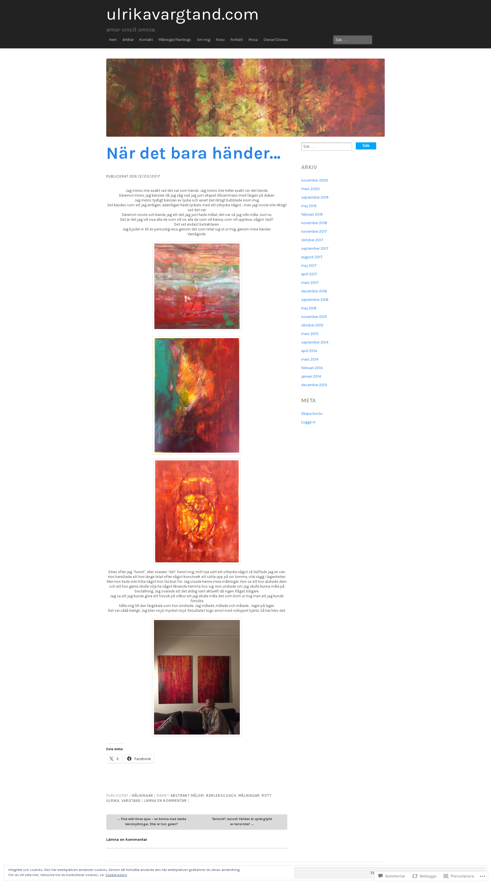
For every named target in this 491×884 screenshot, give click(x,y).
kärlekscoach (221, 795)
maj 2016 (309, 308)
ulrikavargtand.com (182, 14)
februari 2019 (312, 214)
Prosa (253, 40)
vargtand (131, 800)
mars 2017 (310, 282)
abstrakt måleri (187, 795)
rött (267, 795)
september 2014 (314, 342)
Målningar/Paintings (175, 40)
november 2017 (314, 231)
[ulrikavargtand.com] (245, 98)
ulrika (112, 800)
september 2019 (314, 197)
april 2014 (309, 351)
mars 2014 (310, 359)
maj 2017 (309, 265)
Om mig (203, 40)
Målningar (142, 795)
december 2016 (314, 291)
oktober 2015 (312, 325)
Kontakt (146, 40)
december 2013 (314, 385)
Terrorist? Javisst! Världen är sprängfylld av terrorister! (242, 821)
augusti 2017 (312, 257)
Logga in (308, 422)
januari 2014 (311, 376)
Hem (113, 40)
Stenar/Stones (275, 40)
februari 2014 (312, 368)
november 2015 (314, 317)
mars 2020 (310, 189)
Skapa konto (312, 413)
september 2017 (314, 248)
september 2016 (314, 300)
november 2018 (314, 223)
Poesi (220, 40)
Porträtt (236, 40)
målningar (249, 795)
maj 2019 (309, 206)
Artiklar (128, 40)
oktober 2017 (312, 240)
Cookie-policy (116, 875)
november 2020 (314, 180)
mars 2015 (310, 334)
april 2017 (309, 274)
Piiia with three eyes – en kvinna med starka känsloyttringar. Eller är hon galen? (151, 821)
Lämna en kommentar (165, 800)
